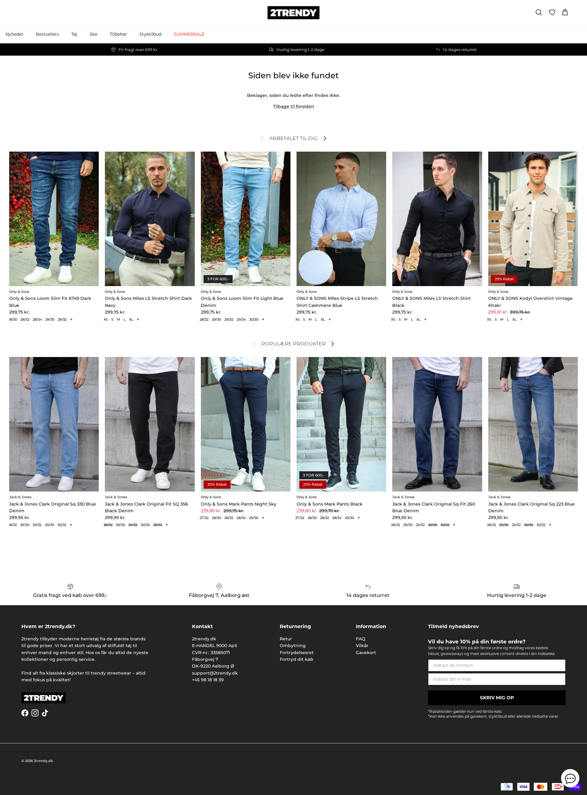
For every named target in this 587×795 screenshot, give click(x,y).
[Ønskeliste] (552, 13)
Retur (286, 639)
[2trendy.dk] (293, 12)
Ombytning (293, 645)
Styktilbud (150, 34)
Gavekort (366, 652)
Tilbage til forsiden (293, 106)
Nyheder (15, 34)
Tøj (74, 34)
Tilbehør (118, 34)
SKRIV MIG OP (497, 698)
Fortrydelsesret (297, 652)
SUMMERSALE (189, 34)
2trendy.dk (43, 761)
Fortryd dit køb (296, 659)
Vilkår (362, 645)
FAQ (360, 639)
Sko (94, 34)
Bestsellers (47, 34)
